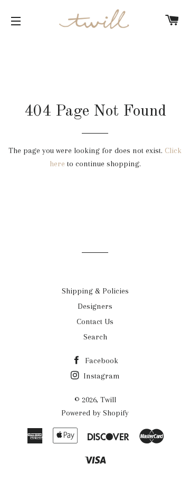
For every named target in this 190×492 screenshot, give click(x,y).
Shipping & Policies (95, 291)
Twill (108, 399)
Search (95, 337)
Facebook (100, 360)
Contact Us (95, 321)
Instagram (100, 376)
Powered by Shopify (95, 413)
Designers (95, 306)
